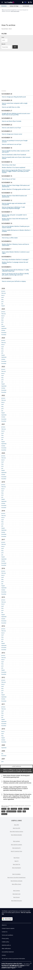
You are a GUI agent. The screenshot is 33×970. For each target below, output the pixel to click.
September (4, 328)
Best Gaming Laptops (16, 844)
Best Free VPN (16, 828)
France (3, 811)
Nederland (4, 814)
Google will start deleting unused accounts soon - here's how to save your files (16, 114)
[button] (31, 2)
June (2, 301)
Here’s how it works (15, 11)
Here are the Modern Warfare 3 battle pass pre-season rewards (16, 227)
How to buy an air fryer (9, 179)
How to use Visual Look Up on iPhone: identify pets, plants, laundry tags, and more (15, 274)
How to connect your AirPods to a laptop (14, 281)
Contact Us (4, 931)
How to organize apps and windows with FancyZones (14, 204)
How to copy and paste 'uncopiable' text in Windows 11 (14, 215)
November (3, 332)
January (3, 291)
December (3, 334)
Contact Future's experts (8, 928)
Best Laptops (16, 841)
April (2, 297)
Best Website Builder (16, 835)
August (3, 305)
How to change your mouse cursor (12, 134)
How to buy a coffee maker (10, 238)
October (3, 330)
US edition (13, 965)
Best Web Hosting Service (16, 831)
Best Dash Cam (16, 894)
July (2, 303)
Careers (4, 955)
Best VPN (16, 825)
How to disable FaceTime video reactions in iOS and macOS (15, 151)
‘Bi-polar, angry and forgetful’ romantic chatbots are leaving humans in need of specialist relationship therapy (15, 788)
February (3, 293)
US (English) (14, 808)
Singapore (26, 808)
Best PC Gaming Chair (16, 851)
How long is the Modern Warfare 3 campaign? (15, 259)
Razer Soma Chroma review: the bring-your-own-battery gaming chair (16, 776)
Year (3, 37)
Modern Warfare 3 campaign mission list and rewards (15, 262)
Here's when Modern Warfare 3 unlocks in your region (16, 252)
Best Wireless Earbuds (16, 881)
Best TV (16, 861)
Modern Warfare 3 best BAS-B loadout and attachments (14, 196)
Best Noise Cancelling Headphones (16, 877)
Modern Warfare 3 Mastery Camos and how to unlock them (15, 244)
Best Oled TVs (16, 864)
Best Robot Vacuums (16, 900)
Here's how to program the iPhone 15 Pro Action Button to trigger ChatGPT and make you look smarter (16, 171)
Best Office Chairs (16, 884)
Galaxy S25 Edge (14, 6)
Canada (20, 808)
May (2, 299)
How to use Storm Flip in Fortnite (11, 121)
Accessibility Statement (8, 952)
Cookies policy (5, 942)
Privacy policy (5, 938)
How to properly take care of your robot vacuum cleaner (16, 157)
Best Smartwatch (16, 867)
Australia (4, 808)
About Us (4, 925)
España (19, 811)
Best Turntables (16, 874)
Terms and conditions (7, 935)
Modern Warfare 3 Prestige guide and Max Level (16, 189)
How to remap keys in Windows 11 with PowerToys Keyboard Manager (13, 207)
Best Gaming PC (16, 848)
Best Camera (16, 890)
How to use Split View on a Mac (11, 107)
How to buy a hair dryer (9, 165)
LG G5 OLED (26, 6)
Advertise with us (6, 945)
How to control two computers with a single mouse (14, 103)
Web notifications (6, 948)
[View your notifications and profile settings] (22, 2)
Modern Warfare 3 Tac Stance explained (13, 167)
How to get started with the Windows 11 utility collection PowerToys (15, 270)
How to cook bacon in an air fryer (11, 144)
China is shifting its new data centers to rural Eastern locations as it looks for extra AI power (17, 770)
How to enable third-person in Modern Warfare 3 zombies (16, 230)
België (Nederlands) (11, 811)
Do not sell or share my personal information (13, 958)
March (2, 295)
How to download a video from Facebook (14, 154)
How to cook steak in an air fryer (11, 128)
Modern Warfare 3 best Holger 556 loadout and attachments (15, 186)
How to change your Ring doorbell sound (14, 97)
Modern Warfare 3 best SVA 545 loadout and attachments (15, 219)
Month (3, 44)
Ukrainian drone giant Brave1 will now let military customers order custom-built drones (17, 782)
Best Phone (16, 857)
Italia (24, 811)
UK (8, 808)
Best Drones (16, 897)
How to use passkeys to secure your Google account (14, 141)
